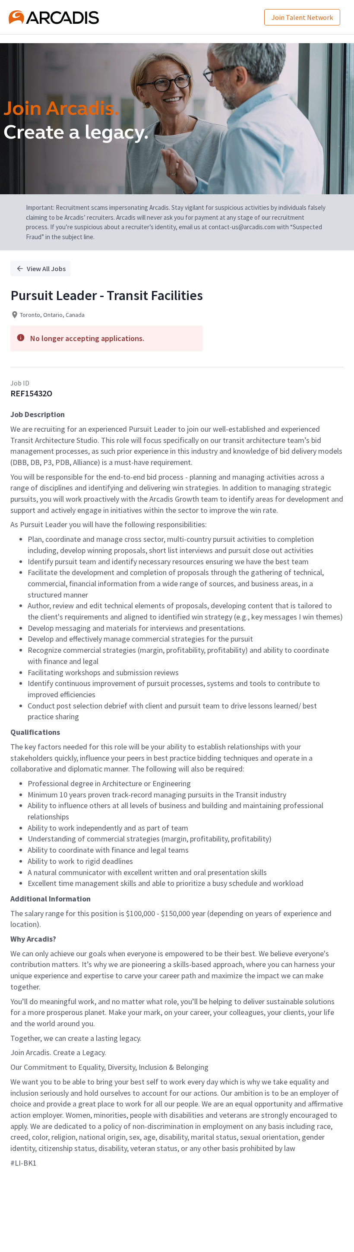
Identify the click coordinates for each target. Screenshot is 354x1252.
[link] (54, 17)
